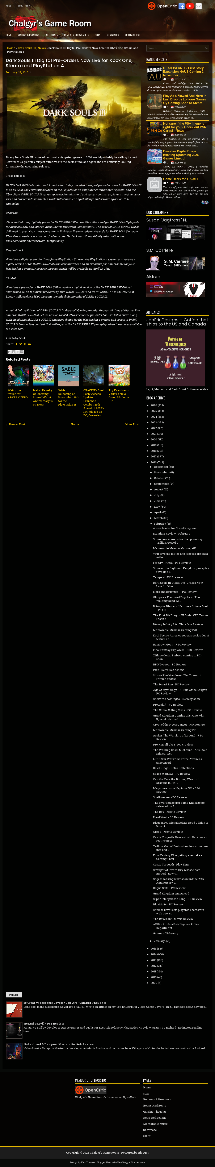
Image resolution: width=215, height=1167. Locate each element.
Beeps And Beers (154, 1105)
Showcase (150, 1130)
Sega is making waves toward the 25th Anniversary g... (178, 880)
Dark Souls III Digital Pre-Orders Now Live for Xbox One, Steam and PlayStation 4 (69, 63)
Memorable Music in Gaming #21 (174, 548)
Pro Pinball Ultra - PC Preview (173, 744)
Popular (13, 994)
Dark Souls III (27, 48)
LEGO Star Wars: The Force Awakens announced (177, 760)
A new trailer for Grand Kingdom (175, 528)
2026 (154, 405)
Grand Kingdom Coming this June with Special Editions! (178, 717)
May (157, 506)
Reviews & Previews (28, 35)
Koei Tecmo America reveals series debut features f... (181, 637)
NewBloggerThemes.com (131, 1162)
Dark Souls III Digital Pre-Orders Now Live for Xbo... (178, 584)
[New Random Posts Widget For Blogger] (205, 202)
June (157, 501)
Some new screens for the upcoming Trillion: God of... (177, 541)
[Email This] (10, 352)
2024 (154, 417)
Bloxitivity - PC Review (168, 904)
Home (8, 5)
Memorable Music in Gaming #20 (175, 630)
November (161, 472)
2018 (154, 451)
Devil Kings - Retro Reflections (173, 768)
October (159, 478)
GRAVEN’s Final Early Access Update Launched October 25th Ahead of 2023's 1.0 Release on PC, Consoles (93, 402)
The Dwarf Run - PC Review (171, 684)
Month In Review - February (171, 533)
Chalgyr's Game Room (104, 1152)
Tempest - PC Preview (168, 577)
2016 (154, 462)
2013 (153, 960)
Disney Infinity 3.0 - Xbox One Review (178, 624)
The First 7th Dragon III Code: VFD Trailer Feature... (180, 617)
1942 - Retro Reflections (168, 670)
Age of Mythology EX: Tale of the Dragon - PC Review (181, 691)
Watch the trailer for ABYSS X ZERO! (18, 393)
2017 (154, 456)
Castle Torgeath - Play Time (171, 864)
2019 (154, 445)
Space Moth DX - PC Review (171, 774)
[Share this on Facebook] (16, 344)
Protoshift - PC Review (168, 704)
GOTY (97, 35)
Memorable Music (155, 1124)
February (160, 524)
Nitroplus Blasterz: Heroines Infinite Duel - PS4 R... (180, 608)
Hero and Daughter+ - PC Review (175, 592)
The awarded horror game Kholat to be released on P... (179, 804)
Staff (146, 1093)
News (42, 48)
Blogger (143, 1152)
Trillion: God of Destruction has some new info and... (180, 848)
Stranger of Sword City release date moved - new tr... (176, 871)
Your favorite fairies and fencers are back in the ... (180, 555)
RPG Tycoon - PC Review (169, 664)
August (158, 489)
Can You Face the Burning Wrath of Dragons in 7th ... (176, 781)
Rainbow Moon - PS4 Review (172, 644)
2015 (153, 948)
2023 (154, 422)
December (161, 467)
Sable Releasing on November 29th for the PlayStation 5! (68, 397)
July (157, 495)
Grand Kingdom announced (171, 893)
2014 (154, 954)
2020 (154, 439)
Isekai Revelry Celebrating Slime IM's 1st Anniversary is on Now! (43, 397)
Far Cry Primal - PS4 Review (172, 563)
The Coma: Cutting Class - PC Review (177, 710)
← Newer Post (15, 424)
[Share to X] (18, 352)
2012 (153, 966)
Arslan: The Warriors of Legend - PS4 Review (178, 737)
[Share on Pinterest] (25, 344)
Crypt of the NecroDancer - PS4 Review (179, 724)
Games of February (165, 933)
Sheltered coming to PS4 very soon (176, 699)
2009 (154, 983)
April (157, 512)
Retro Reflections (154, 1118)
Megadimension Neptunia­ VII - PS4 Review (176, 790)
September (161, 484)
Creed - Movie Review (168, 832)
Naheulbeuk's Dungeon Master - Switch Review (59, 1044)
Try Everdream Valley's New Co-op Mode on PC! (119, 395)
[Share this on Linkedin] (29, 344)
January (159, 941)
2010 (154, 977)
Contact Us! (132, 35)
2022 (154, 428)
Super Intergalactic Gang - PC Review (177, 899)
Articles (52, 35)
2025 (154, 411)
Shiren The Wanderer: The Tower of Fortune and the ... (177, 677)
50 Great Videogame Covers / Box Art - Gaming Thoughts (65, 1003)
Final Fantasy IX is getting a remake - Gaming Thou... (177, 857)
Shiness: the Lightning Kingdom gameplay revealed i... (181, 570)
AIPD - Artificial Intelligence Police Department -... (176, 926)
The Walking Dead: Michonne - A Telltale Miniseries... (180, 751)
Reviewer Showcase (76, 35)
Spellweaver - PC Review (170, 797)
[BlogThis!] (14, 352)
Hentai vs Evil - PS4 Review (44, 1023)
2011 (153, 971)
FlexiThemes (88, 1162)
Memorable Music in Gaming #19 (175, 730)
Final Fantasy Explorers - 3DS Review (178, 650)
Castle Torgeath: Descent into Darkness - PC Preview (180, 839)
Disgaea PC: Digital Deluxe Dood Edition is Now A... (180, 824)
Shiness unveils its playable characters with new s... (178, 911)
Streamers (113, 35)
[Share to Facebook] (22, 352)
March (158, 518)
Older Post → (133, 424)
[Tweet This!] (20, 344)
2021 (153, 434)
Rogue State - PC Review (169, 888)
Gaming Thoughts (154, 1111)
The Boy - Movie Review (169, 812)
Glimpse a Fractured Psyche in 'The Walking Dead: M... (176, 599)
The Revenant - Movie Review (173, 919)
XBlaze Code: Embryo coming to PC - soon (177, 657)
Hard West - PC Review (168, 817)
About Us (24, 5)
